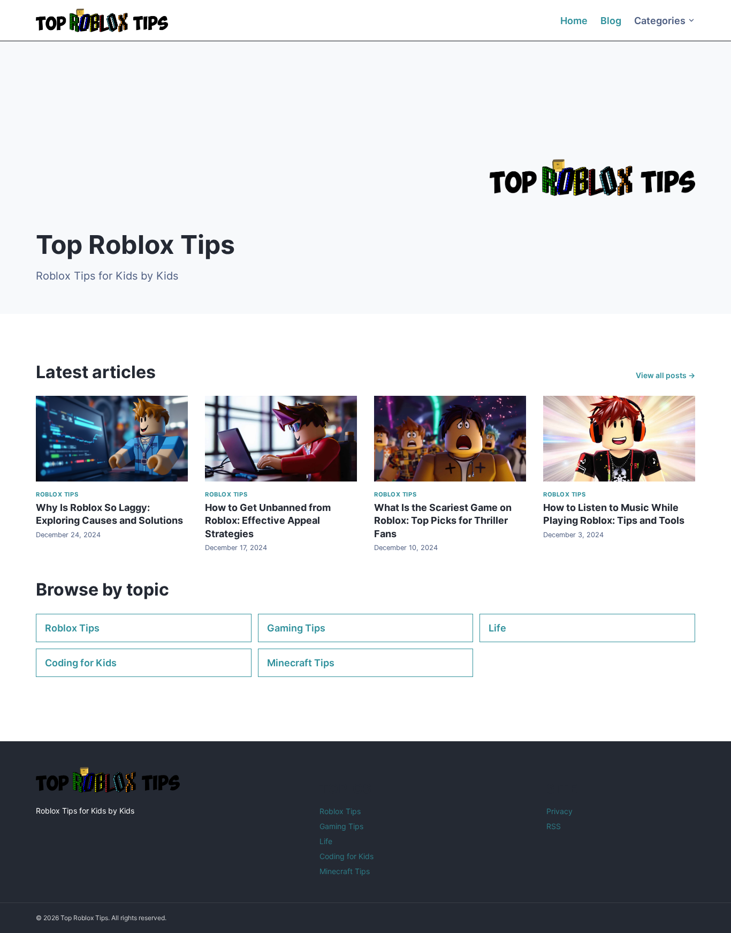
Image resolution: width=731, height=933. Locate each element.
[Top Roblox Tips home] (102, 20)
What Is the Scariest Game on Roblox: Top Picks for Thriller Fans (443, 520)
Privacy (559, 811)
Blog (610, 20)
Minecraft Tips (300, 662)
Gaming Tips (296, 628)
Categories (660, 20)
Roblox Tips (72, 628)
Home (574, 20)
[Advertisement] (224, 143)
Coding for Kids (81, 662)
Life (497, 628)
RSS (553, 826)
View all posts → (665, 375)
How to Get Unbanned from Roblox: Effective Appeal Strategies (268, 520)
